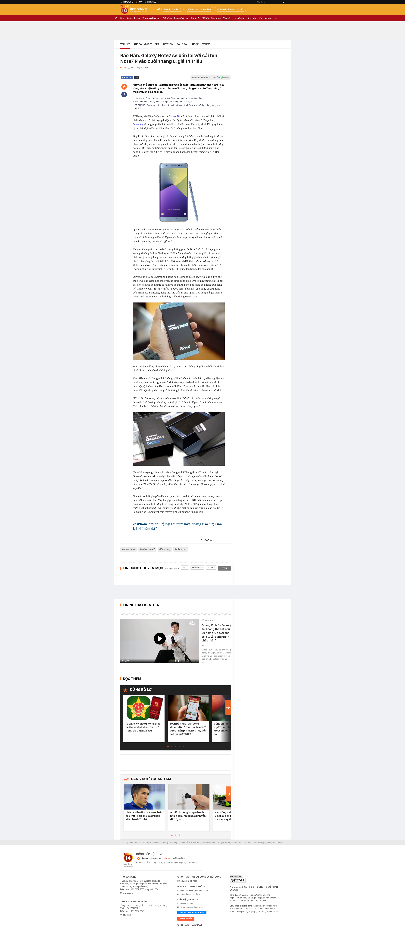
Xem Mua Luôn (255, 18)
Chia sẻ (127, 77)
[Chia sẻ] (124, 94)
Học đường (239, 18)
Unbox (195, 44)
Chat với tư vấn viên (193, 912)
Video (268, 18)
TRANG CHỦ (116, 18)
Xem (224, 568)
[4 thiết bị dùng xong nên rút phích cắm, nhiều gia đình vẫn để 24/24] (188, 797)
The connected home (146, 44)
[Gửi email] (136, 77)
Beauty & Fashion (151, 18)
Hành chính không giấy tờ (231, 9)
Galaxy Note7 (176, 116)
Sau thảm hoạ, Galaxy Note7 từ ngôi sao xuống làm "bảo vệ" (163, 101)
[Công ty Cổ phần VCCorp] (238, 879)
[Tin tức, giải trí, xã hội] (136, 10)
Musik (137, 18)
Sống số (182, 44)
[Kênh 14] (128, 860)
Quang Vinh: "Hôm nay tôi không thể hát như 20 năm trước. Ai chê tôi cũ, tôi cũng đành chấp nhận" (216, 633)
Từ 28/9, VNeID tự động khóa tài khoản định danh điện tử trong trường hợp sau (142, 727)
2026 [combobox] (210, 567)
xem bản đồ (128, 893)
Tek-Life (248, 843)
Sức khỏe (216, 18)
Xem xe (206, 44)
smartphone (129, 549)
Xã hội (205, 18)
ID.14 (140, 2)
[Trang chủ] (124, 87)
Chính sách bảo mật (189, 925)
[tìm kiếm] (283, 2)
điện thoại (181, 549)
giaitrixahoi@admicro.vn (191, 907)
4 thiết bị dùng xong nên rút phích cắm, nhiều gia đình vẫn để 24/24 (188, 816)
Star (122, 18)
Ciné (129, 18)
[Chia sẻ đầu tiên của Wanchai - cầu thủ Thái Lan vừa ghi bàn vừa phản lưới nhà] (144, 797)
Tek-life (227, 18)
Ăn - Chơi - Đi (193, 18)
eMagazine (128, 2)
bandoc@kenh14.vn (177, 858)
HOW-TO (168, 44)
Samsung (138, 124)
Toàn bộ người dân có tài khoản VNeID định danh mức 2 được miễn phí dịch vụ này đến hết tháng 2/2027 (188, 729)
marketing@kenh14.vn (191, 894)
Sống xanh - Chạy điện (200, 9)
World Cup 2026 (173, 9)
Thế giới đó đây (224, 843)
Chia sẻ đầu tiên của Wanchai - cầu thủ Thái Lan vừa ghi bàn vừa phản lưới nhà (144, 816)
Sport (163, 843)
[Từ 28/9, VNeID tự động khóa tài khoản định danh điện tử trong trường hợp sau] (144, 708)
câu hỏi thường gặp (151, 858)
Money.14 (179, 18)
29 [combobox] (183, 567)
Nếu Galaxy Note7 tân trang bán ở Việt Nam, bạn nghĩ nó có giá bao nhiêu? (170, 98)
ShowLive (151, 2)
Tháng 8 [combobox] (196, 567)
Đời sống (167, 18)
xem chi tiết (186, 919)
